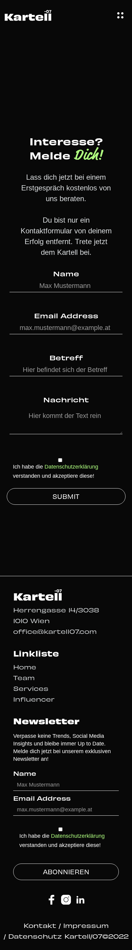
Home (24, 667)
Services (31, 688)
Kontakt (41, 925)
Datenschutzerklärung (71, 467)
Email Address (66, 315)
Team (24, 677)
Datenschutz (35, 936)
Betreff (66, 357)
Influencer (34, 699)
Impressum (86, 925)
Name (66, 273)
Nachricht (66, 399)
